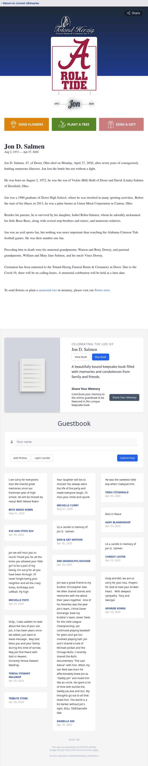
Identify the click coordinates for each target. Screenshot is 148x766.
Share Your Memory (124, 397)
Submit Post (127, 458)
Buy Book (100, 357)
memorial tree (48, 290)
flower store (102, 290)
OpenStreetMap (78, 755)
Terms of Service (83, 750)
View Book (81, 357)
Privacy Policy (64, 750)
